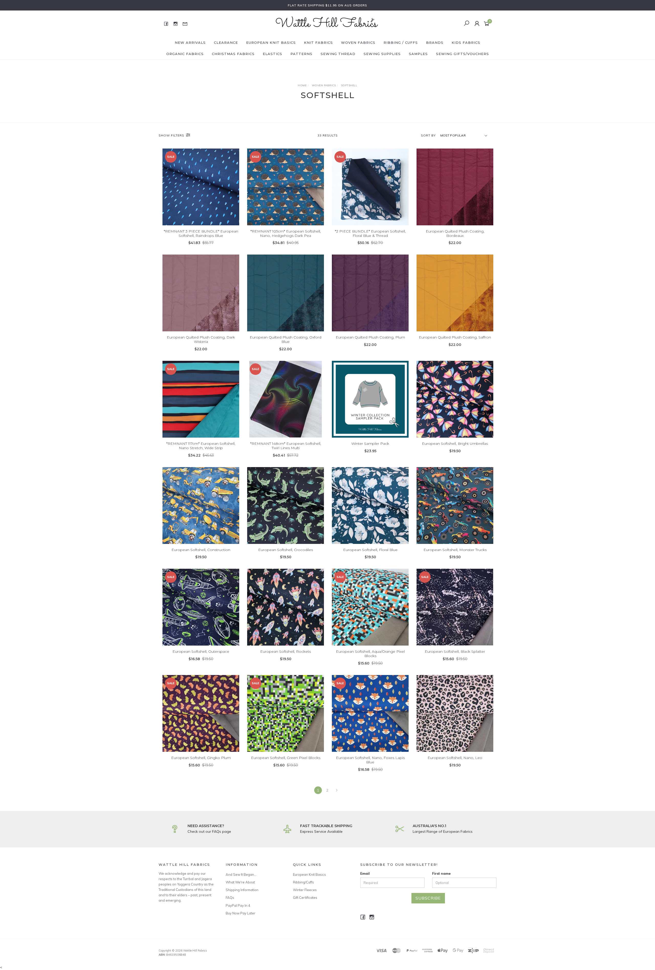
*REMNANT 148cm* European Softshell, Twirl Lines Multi (285, 445)
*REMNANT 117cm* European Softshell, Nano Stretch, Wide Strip (200, 445)
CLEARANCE (226, 42)
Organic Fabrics (185, 54)
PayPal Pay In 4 (238, 905)
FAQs (230, 897)
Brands (434, 42)
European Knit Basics (271, 42)
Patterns (301, 54)
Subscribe (428, 898)
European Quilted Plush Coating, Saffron (455, 337)
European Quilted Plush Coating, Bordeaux (455, 233)
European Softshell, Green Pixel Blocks (285, 757)
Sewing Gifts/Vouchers (462, 54)
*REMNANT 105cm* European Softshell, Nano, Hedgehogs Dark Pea (285, 233)
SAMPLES (418, 54)
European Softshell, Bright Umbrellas (455, 443)
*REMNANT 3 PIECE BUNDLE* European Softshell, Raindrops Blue (201, 233)
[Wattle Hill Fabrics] (327, 23)
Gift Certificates (305, 897)
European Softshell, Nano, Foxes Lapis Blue (370, 759)
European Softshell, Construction (200, 549)
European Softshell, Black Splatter (455, 651)
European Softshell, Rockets (285, 651)
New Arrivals (190, 42)
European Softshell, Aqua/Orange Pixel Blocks (370, 653)
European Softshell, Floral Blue (370, 549)
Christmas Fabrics (233, 54)
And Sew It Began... (241, 874)
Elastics (272, 54)
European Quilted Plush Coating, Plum (370, 337)
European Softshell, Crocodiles (285, 549)
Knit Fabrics (318, 42)
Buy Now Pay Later (240, 913)
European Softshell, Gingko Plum (201, 757)
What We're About (240, 882)
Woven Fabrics (358, 42)
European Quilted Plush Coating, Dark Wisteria (201, 339)
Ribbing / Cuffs (401, 42)
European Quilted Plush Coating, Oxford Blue (285, 339)
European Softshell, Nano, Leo (455, 757)
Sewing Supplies (382, 54)
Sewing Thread (338, 54)
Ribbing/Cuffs (303, 882)
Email (365, 873)
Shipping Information (242, 890)
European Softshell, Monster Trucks (455, 549)
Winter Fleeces (305, 890)
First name (441, 873)
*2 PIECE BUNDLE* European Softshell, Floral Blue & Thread (370, 233)
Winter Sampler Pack (370, 443)
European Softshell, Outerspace (200, 651)
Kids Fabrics (466, 42)
